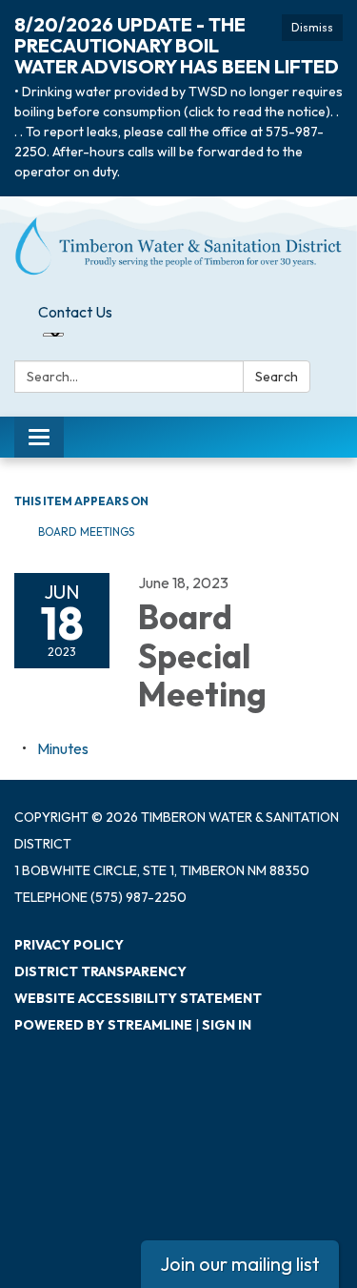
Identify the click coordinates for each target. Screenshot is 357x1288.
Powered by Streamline (103, 1024)
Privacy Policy (69, 944)
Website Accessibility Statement (138, 998)
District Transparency (100, 971)
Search (276, 376)
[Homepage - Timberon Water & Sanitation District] (178, 245)
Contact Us (75, 311)
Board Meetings (86, 531)
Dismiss (312, 27)
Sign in (226, 1024)
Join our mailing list (240, 1264)
